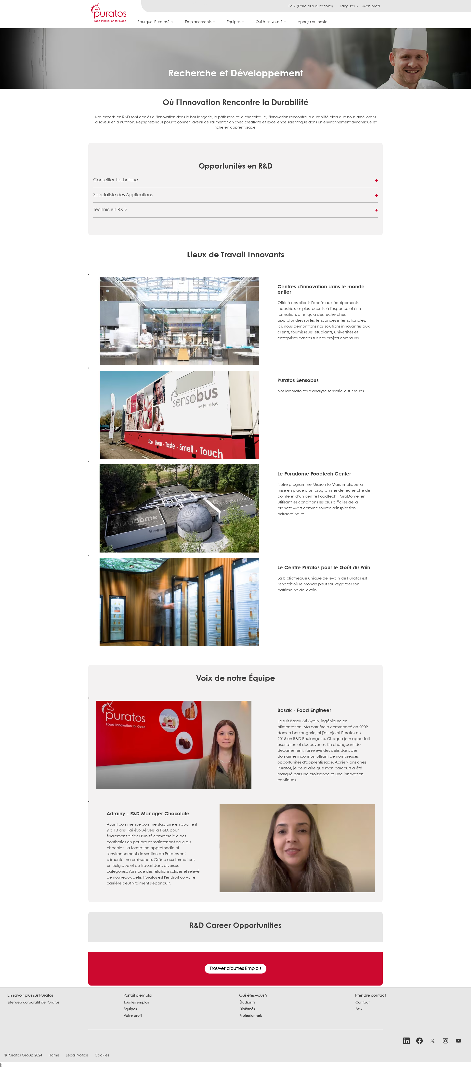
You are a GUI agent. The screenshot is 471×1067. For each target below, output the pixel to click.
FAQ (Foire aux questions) (310, 6)
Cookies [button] (102, 1055)
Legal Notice (77, 1055)
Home (54, 1055)
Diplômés (247, 1009)
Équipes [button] (234, 22)
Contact (362, 1002)
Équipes (130, 1009)
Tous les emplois (136, 1002)
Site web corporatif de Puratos (33, 1002)
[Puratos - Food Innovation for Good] (109, 12)
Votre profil (133, 1015)
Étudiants (247, 1002)
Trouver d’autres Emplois (235, 969)
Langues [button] (348, 6)
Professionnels (250, 1015)
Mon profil (371, 6)
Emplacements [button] (198, 22)
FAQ (358, 1009)
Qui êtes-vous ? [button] (270, 22)
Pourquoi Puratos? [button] (154, 22)
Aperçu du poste (312, 22)
